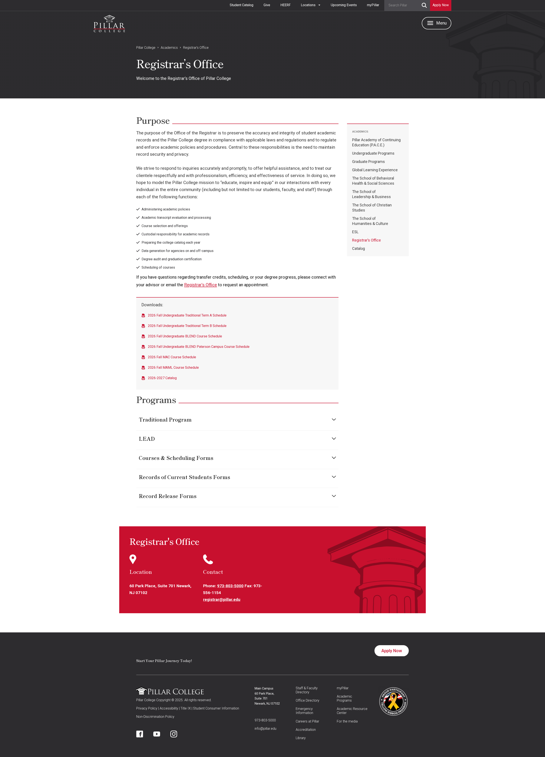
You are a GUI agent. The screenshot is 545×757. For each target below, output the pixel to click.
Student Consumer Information (216, 708)
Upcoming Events (344, 5)
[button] (311, 5)
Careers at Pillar (307, 721)
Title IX (186, 708)
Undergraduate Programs (373, 153)
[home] (109, 22)
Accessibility (169, 708)
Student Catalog (241, 5)
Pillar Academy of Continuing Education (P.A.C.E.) (376, 142)
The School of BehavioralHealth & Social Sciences (373, 181)
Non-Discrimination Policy (155, 717)
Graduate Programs (368, 161)
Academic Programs (344, 698)
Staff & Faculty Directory (307, 690)
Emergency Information (304, 711)
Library (301, 738)
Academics (169, 48)
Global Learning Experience (375, 170)
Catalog (358, 248)
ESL (355, 232)
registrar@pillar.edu (221, 599)
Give (267, 5)
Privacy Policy (146, 708)
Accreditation (306, 730)
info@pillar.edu (265, 729)
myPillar (373, 5)
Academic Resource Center (352, 711)
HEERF (285, 5)
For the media (347, 721)
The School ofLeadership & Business (371, 194)
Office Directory (307, 700)
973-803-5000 (230, 585)
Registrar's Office (196, 48)
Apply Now (391, 650)
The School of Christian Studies (372, 207)
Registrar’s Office (200, 284)
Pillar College (145, 48)
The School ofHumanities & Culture (370, 221)
